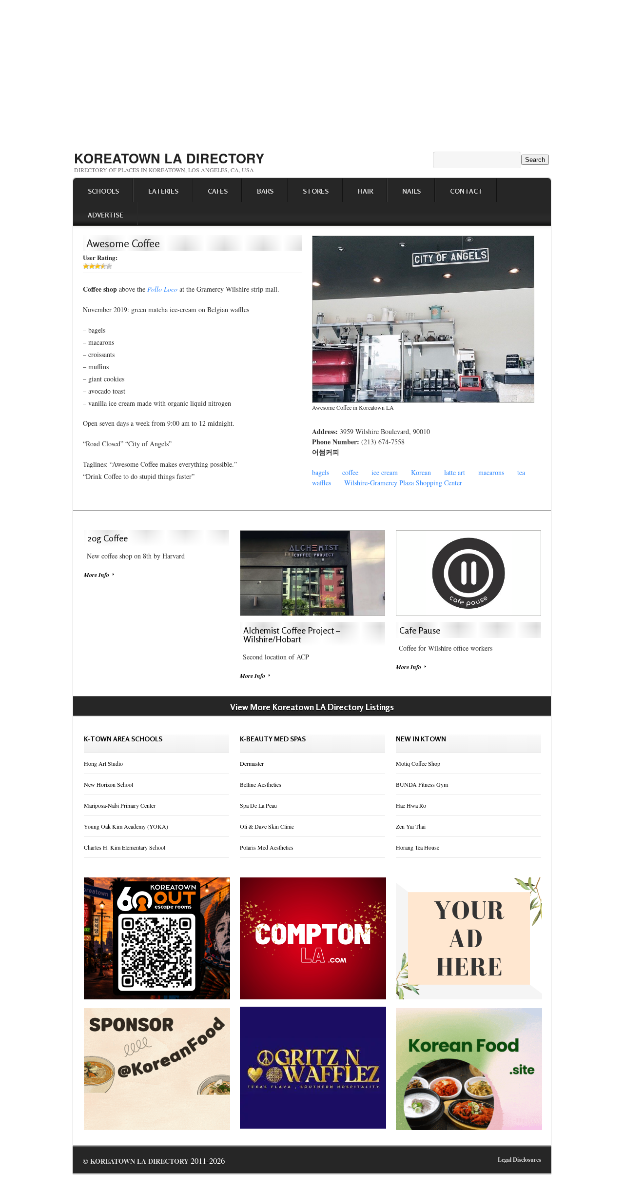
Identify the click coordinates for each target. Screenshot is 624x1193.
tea (521, 472)
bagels (320, 472)
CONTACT (466, 191)
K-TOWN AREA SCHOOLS (123, 739)
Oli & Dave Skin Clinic (267, 826)
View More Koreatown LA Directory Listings (312, 706)
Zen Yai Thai (411, 826)
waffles (321, 482)
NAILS (411, 191)
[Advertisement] (312, 72)
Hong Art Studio (103, 763)
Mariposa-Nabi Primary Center (120, 805)
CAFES (218, 191)
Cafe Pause (419, 630)
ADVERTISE (105, 215)
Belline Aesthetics (260, 784)
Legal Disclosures (519, 1159)
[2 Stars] (92, 266)
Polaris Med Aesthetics (266, 847)
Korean (421, 472)
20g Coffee (107, 538)
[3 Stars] (97, 266)
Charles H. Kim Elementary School (124, 847)
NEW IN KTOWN (421, 739)
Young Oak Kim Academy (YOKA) (126, 826)
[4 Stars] (103, 266)
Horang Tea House (417, 847)
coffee (350, 472)
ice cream (384, 472)
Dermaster (252, 763)
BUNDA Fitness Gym (422, 784)
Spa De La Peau (258, 805)
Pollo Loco (162, 289)
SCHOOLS (103, 191)
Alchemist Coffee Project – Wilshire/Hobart (291, 634)
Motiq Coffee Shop (418, 763)
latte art (454, 472)
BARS (265, 191)
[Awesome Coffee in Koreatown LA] (423, 400)
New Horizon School (108, 784)
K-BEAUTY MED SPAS (273, 739)
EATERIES (163, 191)
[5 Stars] (109, 266)
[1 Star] (86, 266)
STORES (316, 191)
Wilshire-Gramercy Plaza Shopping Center (403, 482)
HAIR (365, 191)
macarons (491, 472)
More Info (96, 575)
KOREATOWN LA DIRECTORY (169, 158)
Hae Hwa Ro (411, 805)
